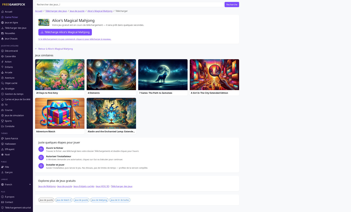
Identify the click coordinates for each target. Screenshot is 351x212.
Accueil (38, 11)
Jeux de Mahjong (47, 186)
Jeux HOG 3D (102, 186)
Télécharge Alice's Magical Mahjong (67, 32)
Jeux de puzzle (77, 11)
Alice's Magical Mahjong (99, 11)
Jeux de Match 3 (63, 200)
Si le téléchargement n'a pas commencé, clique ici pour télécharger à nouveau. (74, 39)
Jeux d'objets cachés (84, 186)
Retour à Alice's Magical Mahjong (55, 48)
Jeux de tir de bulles (120, 200)
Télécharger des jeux (56, 11)
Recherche (231, 4)
